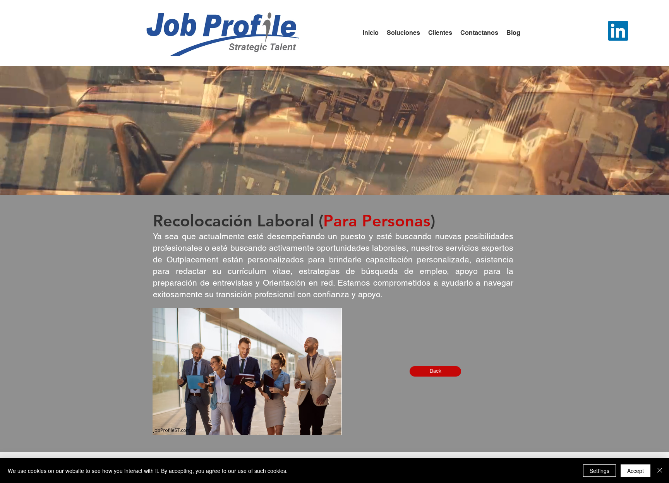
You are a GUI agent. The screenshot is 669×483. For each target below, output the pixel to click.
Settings (599, 470)
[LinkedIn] (618, 31)
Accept (635, 470)
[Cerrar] (659, 470)
